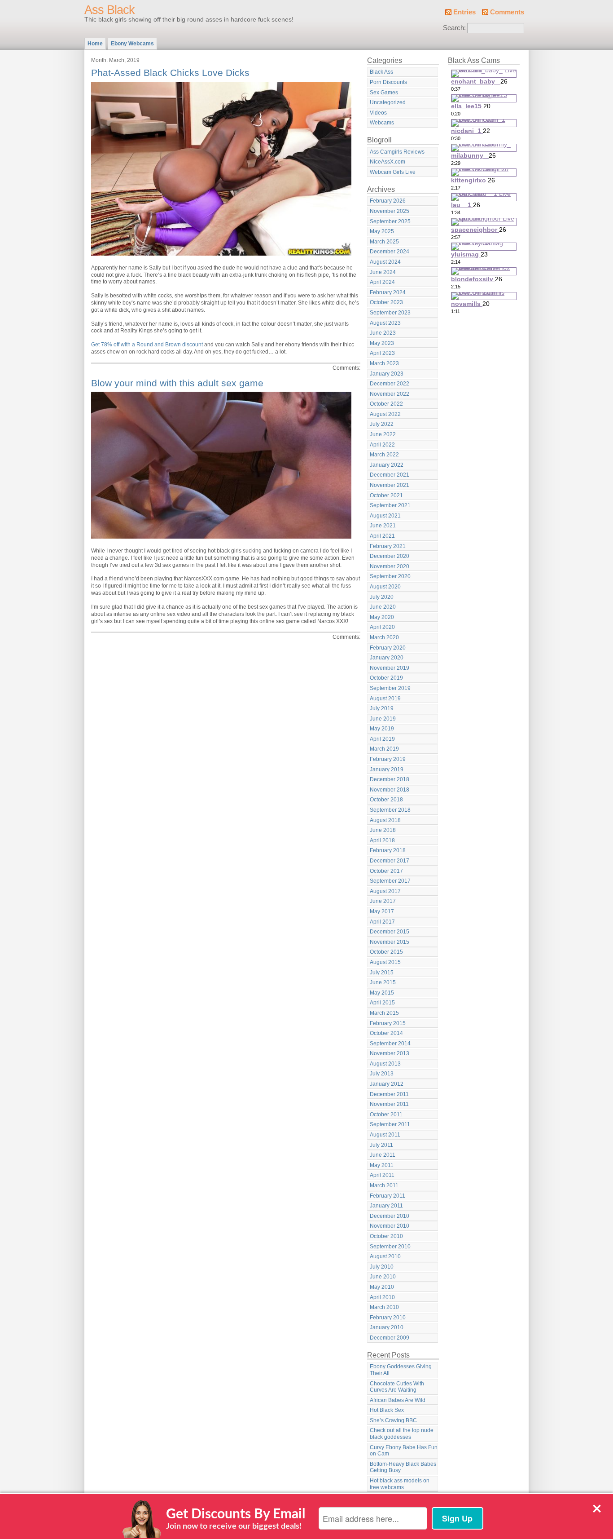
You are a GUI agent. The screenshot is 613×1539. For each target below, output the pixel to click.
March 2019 (384, 749)
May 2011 (382, 1165)
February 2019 (388, 759)
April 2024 (382, 282)
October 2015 (386, 952)
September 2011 (390, 1124)
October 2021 (386, 495)
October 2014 (386, 1033)
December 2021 (389, 475)
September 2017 (390, 881)
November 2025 (389, 211)
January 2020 (386, 658)
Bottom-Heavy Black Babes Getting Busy (403, 1467)
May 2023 (382, 343)
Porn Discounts (388, 82)
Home (95, 43)
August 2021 (385, 516)
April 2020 (382, 627)
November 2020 (389, 566)
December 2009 (389, 1338)
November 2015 (389, 942)
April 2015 (382, 1002)
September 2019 (390, 688)
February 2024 (388, 292)
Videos (378, 113)
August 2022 (385, 414)
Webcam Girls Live (393, 172)
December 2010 (389, 1216)
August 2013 (385, 1064)
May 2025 (382, 231)
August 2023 (385, 323)
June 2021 (383, 525)
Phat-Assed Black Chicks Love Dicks (170, 72)
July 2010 (382, 1267)
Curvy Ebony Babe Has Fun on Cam (404, 1450)
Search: (454, 27)
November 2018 (389, 790)
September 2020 (390, 576)
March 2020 (384, 637)
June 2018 (383, 830)
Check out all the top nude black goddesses (401, 1433)
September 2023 (390, 313)
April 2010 (382, 1297)
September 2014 (390, 1043)
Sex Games (384, 92)
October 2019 (386, 678)
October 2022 (386, 404)
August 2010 (385, 1256)
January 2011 (386, 1206)
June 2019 (383, 719)
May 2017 (382, 911)
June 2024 (383, 272)
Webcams (382, 122)
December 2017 (389, 861)
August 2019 (385, 698)
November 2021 (389, 485)
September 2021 (390, 505)
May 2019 (382, 728)
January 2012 (386, 1084)
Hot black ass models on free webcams (399, 1483)
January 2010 (386, 1327)
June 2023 (383, 333)
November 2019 (389, 668)
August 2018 (385, 820)
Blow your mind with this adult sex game (177, 383)
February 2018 (388, 850)
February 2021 (388, 546)
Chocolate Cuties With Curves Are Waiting (397, 1386)
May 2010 (382, 1287)
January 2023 (386, 374)
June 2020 (383, 607)
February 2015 (388, 1023)
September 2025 (390, 221)
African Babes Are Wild (397, 1400)
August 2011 (385, 1135)
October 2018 (386, 799)
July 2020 (382, 597)
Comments (507, 12)
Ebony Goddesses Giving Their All (401, 1369)
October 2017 (386, 871)
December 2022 (389, 383)
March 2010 (384, 1307)
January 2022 (386, 465)
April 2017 (382, 922)
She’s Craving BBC (393, 1420)
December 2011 (389, 1094)
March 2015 (384, 1013)
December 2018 (389, 779)
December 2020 (389, 556)
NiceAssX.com (387, 162)
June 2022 (383, 434)
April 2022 (382, 445)
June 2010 (383, 1277)
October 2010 (386, 1236)
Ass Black (109, 10)
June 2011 (382, 1155)
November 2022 (389, 394)
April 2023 (382, 353)
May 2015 (382, 993)
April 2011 (382, 1175)
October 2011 (386, 1114)
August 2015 (385, 962)
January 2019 (386, 769)
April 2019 (382, 739)
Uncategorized (388, 102)
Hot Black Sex (387, 1410)
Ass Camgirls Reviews (397, 152)
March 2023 (384, 363)
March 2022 (384, 454)
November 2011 (389, 1104)
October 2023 (386, 302)
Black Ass (381, 72)
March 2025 (384, 242)
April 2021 (382, 536)
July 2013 (382, 1073)
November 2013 (389, 1053)
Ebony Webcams (132, 43)
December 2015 (389, 932)
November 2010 (389, 1226)
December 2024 (389, 251)
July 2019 (382, 708)
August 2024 (385, 262)
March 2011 (384, 1185)
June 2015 (383, 982)
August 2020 (385, 587)
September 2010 (390, 1246)
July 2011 (381, 1145)
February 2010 (388, 1317)
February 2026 (388, 201)
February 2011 (387, 1196)
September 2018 (390, 810)
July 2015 (382, 972)
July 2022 (382, 424)
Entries (464, 12)
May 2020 (382, 617)
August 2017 (385, 891)
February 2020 (388, 648)
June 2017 (383, 901)
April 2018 (382, 840)
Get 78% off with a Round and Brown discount (147, 344)
